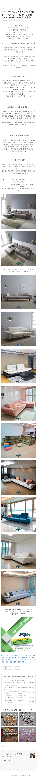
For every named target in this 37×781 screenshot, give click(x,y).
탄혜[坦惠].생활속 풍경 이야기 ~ (13, 754)
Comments (5, 746)
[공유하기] (8, 668)
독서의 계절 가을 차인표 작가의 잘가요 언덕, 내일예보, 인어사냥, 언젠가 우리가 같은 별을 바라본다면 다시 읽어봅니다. (14, 687)
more (34, 710)
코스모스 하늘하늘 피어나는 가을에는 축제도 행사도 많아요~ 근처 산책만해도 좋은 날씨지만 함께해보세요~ (14, 697)
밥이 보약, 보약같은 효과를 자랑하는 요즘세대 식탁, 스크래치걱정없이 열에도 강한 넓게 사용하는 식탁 (14, 682)
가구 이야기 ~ (6, 676)
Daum (18, 775)
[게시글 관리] (11, 668)
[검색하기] (34, 2)
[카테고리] (2, 2)
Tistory (28, 775)
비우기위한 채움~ (6, 756)
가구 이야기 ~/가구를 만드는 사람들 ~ (11, 9)
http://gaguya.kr (27, 609)
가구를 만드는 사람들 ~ (16, 676)
